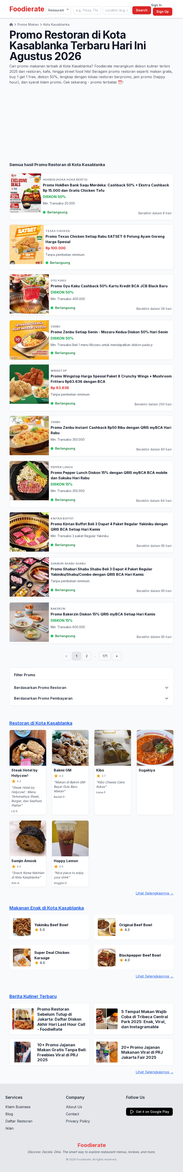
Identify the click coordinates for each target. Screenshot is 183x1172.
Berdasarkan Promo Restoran (40, 687)
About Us (74, 1107)
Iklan (9, 1128)
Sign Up (162, 11)
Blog (9, 1114)
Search (142, 10)
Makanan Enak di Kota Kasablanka (46, 908)
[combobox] (87, 10)
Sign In (156, 5)
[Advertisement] (91, 123)
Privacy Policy (78, 1121)
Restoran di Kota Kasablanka (40, 723)
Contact (72, 1114)
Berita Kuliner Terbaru (33, 996)
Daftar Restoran (18, 1121)
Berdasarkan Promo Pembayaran (43, 698)
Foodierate (26, 9)
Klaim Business (18, 1107)
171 (105, 656)
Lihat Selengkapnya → (155, 893)
